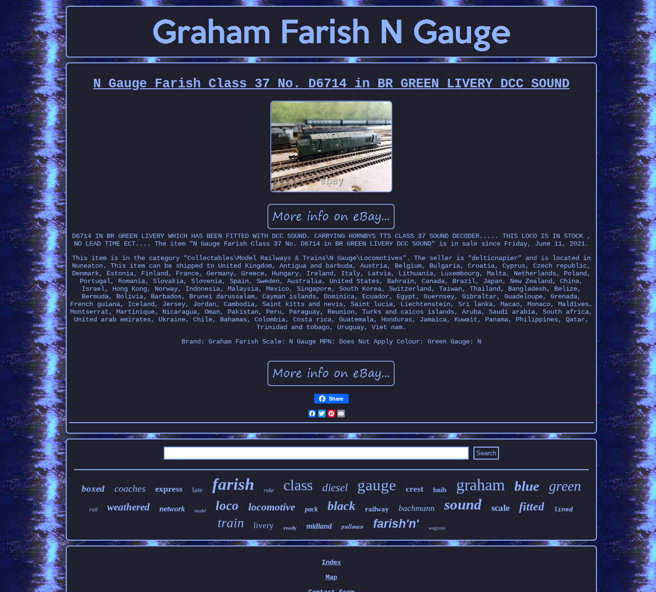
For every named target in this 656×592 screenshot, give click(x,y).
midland (319, 526)
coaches (130, 488)
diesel (335, 488)
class (298, 485)
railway (377, 509)
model (200, 510)
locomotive (271, 507)
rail (93, 509)
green (565, 486)
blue (526, 486)
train (231, 522)
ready (290, 528)
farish (233, 484)
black (341, 506)
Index (331, 562)
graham (480, 485)
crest (415, 489)
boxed (93, 489)
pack (311, 509)
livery (264, 525)
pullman (352, 526)
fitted (531, 506)
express (168, 489)
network (172, 509)
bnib (440, 490)
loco (227, 505)
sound (463, 504)
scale (500, 508)
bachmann (417, 508)
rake (269, 490)
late (197, 490)
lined (563, 509)
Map (331, 577)
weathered (128, 507)
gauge (376, 485)
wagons (436, 528)
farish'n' (396, 523)
